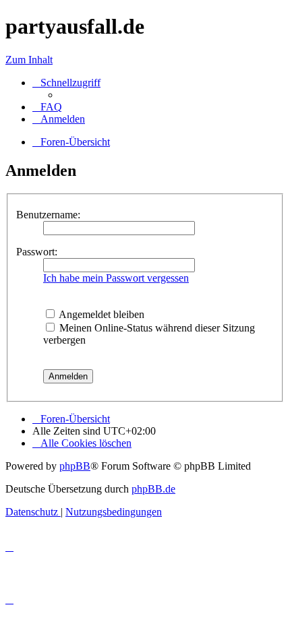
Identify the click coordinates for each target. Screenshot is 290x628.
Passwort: (36, 251)
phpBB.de (153, 489)
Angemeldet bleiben (100, 314)
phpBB (74, 466)
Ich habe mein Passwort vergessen (116, 278)
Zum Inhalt (29, 59)
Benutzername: (48, 214)
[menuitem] (47, 107)
